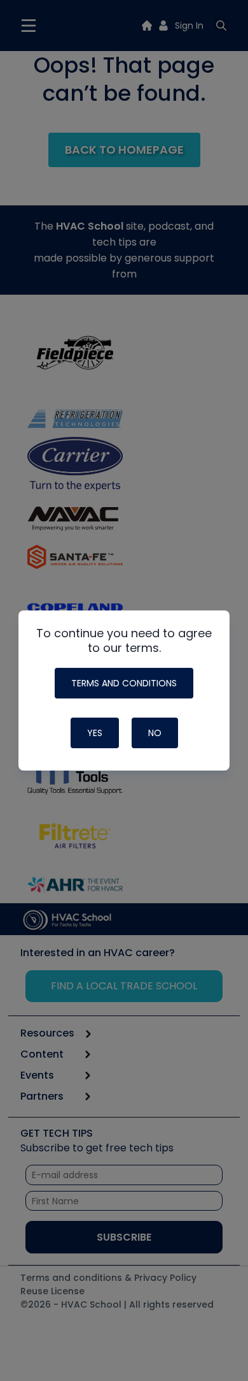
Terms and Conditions (124, 683)
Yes (94, 733)
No (155, 733)
